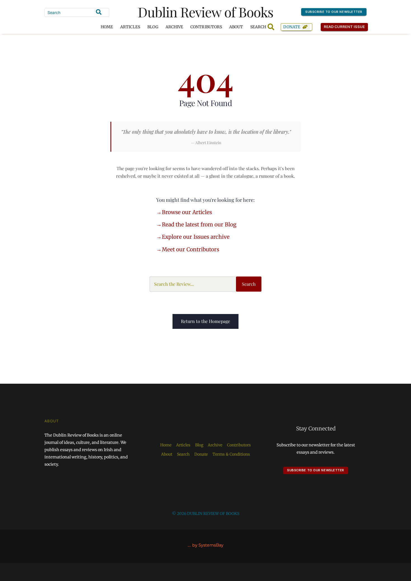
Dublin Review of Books (205, 12)
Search (249, 284)
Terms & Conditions (231, 454)
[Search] (99, 12)
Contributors (206, 26)
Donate (291, 26)
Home (107, 26)
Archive (174, 26)
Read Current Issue (344, 26)
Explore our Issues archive (196, 236)
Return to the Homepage (205, 321)
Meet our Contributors (190, 249)
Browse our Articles (187, 212)
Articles (130, 26)
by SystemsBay (207, 545)
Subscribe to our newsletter (333, 12)
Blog (152, 26)
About (236, 26)
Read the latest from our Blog (199, 224)
